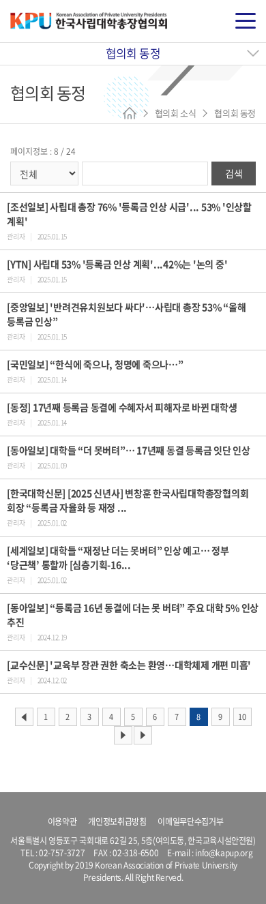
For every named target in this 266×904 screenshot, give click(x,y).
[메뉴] (245, 21)
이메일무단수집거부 (190, 821)
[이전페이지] (24, 717)
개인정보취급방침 (117, 821)
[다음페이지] (123, 735)
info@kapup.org (223, 853)
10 (242, 717)
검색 (234, 173)
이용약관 (62, 821)
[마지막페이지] (143, 735)
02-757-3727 (62, 853)
